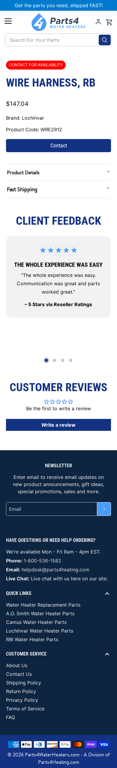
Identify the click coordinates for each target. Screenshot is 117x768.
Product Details (23, 172)
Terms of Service (25, 709)
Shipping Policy (23, 683)
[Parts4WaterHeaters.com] (58, 22)
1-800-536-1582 (42, 561)
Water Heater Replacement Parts (43, 605)
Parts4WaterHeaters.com (52, 754)
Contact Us (19, 674)
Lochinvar (33, 118)
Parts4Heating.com (58, 762)
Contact (58, 145)
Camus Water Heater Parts (36, 622)
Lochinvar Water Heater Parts (39, 631)
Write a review (58, 425)
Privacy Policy (22, 700)
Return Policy (21, 691)
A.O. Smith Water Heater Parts (40, 613)
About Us (16, 665)
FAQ (10, 717)
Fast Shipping (22, 189)
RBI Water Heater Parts (32, 639)
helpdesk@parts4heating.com (55, 570)
